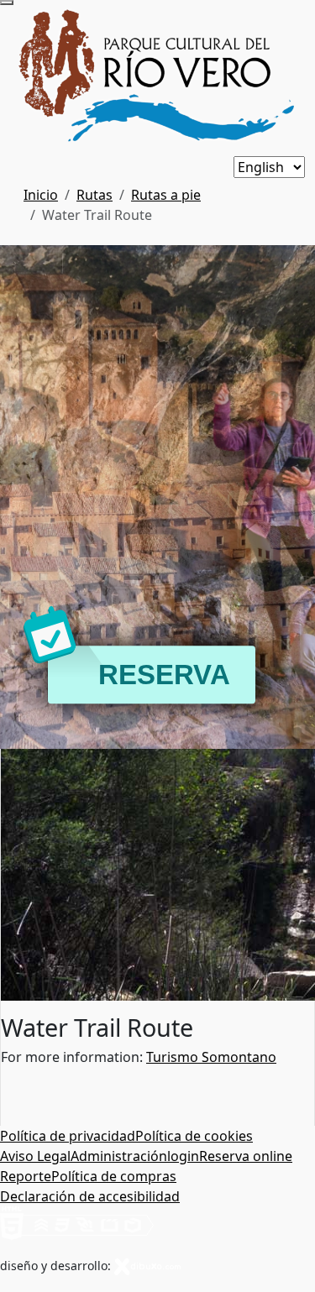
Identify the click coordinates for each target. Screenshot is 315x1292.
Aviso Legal (35, 1156)
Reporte (25, 1176)
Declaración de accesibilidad (90, 1196)
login (183, 1156)
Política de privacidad (67, 1136)
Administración (119, 1156)
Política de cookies (194, 1136)
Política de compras (113, 1176)
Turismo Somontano (211, 1057)
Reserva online (245, 1156)
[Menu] (6, 2)
